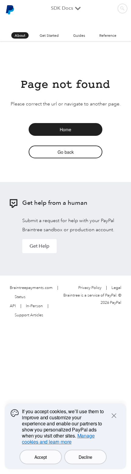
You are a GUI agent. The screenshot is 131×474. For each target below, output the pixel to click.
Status (20, 297)
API (13, 306)
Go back (66, 152)
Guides (79, 35)
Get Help (39, 246)
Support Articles (29, 315)
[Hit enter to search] (122, 8)
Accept (40, 457)
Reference (107, 35)
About (20, 35)
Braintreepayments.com (31, 288)
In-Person (34, 306)
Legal (116, 288)
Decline (85, 457)
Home (65, 129)
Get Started (49, 35)
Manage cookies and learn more (58, 438)
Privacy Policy (89, 288)
